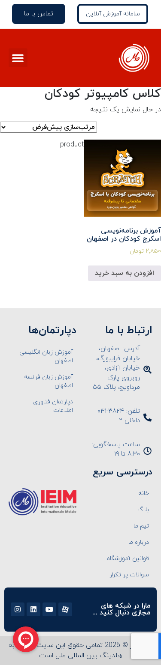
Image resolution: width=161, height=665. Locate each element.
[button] (18, 57)
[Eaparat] (65, 609)
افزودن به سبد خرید (124, 273)
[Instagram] (17, 609)
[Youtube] (49, 609)
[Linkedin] (33, 609)
